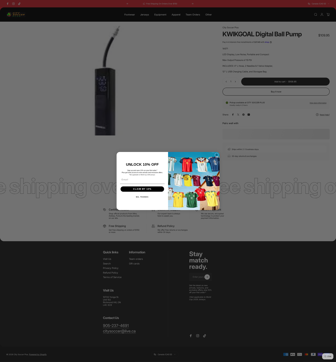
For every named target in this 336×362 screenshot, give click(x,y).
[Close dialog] (216, 154)
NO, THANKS (142, 197)
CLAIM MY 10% (142, 189)
